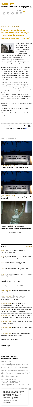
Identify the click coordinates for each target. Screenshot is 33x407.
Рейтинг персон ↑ (16, 346)
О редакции (5, 356)
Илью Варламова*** (7, 98)
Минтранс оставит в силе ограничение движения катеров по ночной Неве (15, 269)
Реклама (14, 356)
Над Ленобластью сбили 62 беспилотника (18, 286)
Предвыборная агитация (9, 358)
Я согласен (7, 402)
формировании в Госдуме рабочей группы (15, 88)
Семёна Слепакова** (14, 96)
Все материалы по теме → (17, 232)
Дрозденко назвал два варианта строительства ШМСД (13, 251)
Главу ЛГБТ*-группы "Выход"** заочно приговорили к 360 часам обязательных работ (16, 227)
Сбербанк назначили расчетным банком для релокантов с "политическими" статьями (13, 297)
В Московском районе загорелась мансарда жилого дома (13, 304)
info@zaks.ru (16, 383)
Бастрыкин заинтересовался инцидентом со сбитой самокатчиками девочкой (16, 257)
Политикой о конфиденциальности (11, 399)
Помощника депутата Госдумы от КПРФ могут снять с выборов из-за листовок (16, 316)
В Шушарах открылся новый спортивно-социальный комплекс (15, 334)
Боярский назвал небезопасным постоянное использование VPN (13, 263)
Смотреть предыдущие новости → (16, 339)
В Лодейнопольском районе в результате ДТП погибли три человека (16, 310)
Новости (3, 26)
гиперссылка (10, 367)
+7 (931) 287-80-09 (6, 383)
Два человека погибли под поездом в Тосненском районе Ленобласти (14, 281)
